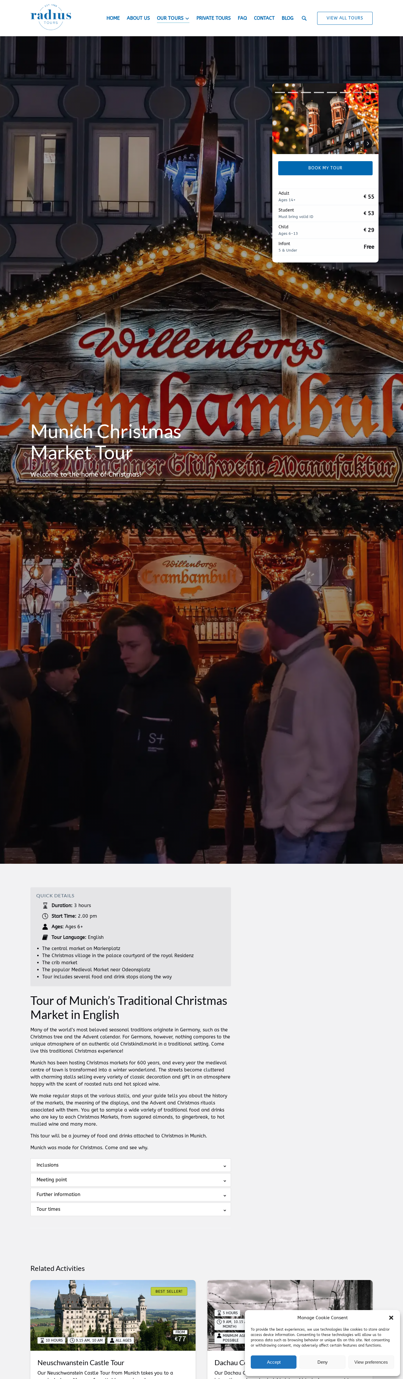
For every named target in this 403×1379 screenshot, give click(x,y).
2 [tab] (293, 92)
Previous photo (350, 143)
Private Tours (213, 18)
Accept (274, 1362)
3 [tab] (306, 92)
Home (113, 18)
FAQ (242, 18)
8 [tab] (371, 92)
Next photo (368, 143)
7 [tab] (358, 92)
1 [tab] (280, 92)
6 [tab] (345, 92)
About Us (138, 18)
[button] (391, 1318)
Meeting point (52, 1180)
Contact (264, 18)
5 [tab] (332, 92)
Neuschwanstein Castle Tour (80, 1362)
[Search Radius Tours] (304, 18)
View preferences (371, 1362)
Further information (58, 1194)
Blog (288, 18)
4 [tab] (319, 92)
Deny (322, 1362)
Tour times (48, 1209)
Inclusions (47, 1165)
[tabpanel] (325, 118)
